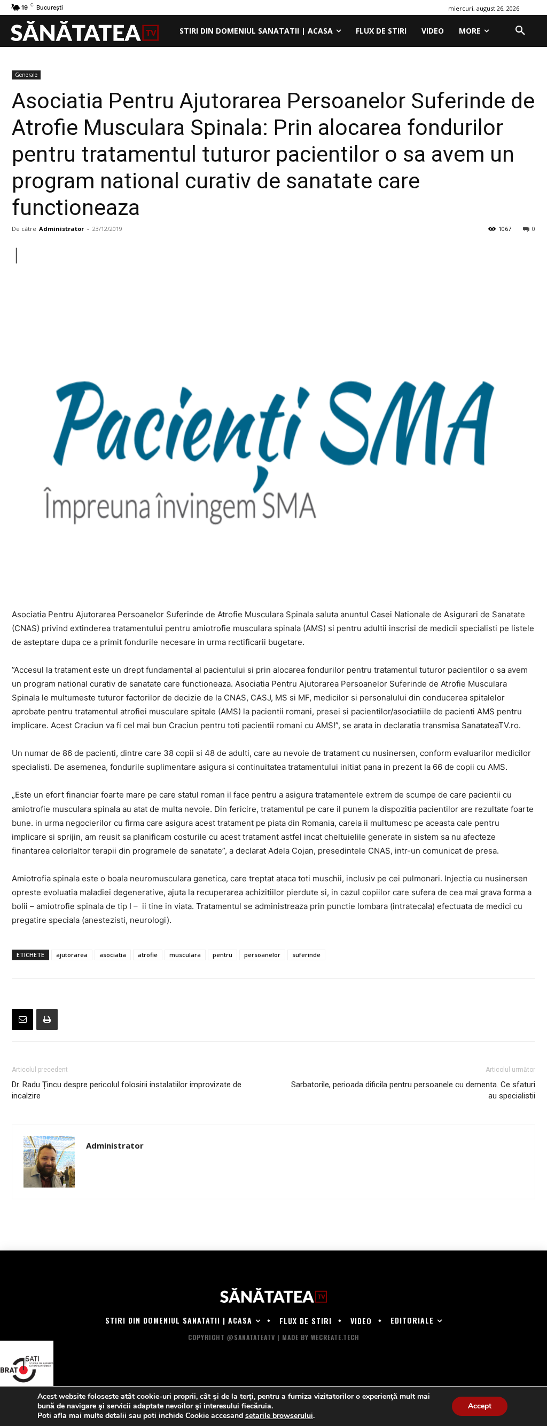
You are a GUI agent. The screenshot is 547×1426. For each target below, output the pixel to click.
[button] (520, 31)
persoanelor (262, 955)
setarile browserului (279, 1416)
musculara (185, 955)
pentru (222, 955)
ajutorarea (72, 955)
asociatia (112, 955)
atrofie (148, 955)
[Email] (22, 1019)
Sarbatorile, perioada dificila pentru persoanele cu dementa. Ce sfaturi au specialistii (413, 1090)
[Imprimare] (47, 1019)
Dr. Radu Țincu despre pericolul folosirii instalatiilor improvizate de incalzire (126, 1090)
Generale (26, 74)
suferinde (306, 955)
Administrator (61, 229)
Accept (479, 1406)
